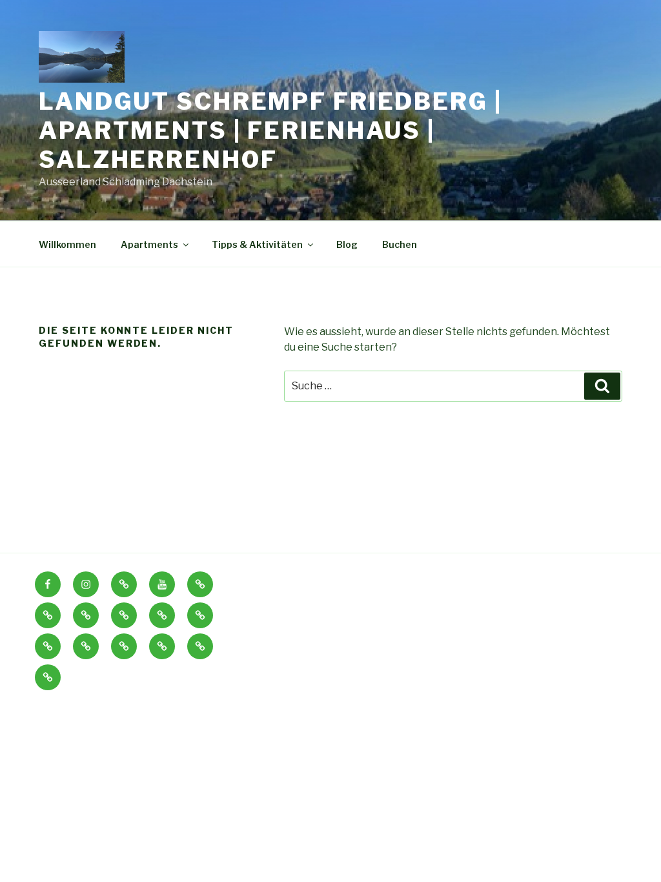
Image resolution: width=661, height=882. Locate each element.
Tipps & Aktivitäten (257, 244)
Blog (347, 244)
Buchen (399, 244)
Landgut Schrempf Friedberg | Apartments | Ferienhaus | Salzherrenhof (270, 130)
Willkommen (67, 244)
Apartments (149, 244)
